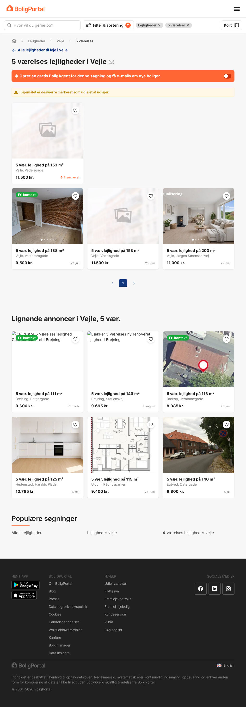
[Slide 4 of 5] (50, 239)
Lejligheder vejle (102, 532)
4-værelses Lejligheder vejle (188, 532)
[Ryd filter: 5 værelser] (188, 25)
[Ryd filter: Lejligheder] (159, 25)
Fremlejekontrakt (118, 599)
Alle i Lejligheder (27, 532)
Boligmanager (59, 645)
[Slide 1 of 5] (41, 239)
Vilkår (109, 622)
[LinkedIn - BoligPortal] (215, 589)
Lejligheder (36, 41)
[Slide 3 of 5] (47, 239)
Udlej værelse (115, 583)
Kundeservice (115, 614)
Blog (52, 591)
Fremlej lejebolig (117, 606)
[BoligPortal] (25, 9)
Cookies (55, 614)
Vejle (60, 41)
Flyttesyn (112, 591)
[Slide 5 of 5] (53, 239)
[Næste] (134, 283)
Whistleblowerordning (66, 630)
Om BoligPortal (60, 583)
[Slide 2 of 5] (44, 239)
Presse (54, 599)
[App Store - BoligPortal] (24, 595)
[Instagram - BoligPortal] (228, 589)
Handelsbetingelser (64, 622)
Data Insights (59, 653)
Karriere (55, 637)
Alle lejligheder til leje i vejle (43, 50)
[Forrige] (112, 283)
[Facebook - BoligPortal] (201, 589)
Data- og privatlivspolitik (68, 606)
